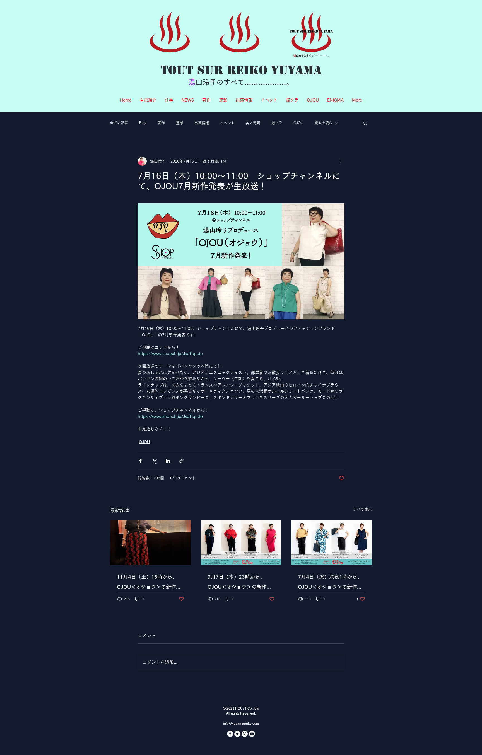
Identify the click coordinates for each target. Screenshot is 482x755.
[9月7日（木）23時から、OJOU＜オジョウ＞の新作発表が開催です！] (241, 542)
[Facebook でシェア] (140, 461)
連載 (179, 123)
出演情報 (201, 123)
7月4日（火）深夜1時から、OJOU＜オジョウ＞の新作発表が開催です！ (330, 583)
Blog (142, 123)
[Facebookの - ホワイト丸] (230, 734)
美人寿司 (253, 123)
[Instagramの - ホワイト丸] (245, 734)
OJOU (298, 123)
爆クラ (276, 123)
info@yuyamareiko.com (241, 723)
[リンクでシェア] (181, 461)
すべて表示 (362, 509)
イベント (227, 123)
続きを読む (323, 123)
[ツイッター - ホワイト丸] (237, 734)
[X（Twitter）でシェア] (154, 461)
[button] (365, 123)
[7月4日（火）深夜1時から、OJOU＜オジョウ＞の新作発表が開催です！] (331, 542)
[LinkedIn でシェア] (167, 461)
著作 (161, 123)
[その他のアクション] (341, 161)
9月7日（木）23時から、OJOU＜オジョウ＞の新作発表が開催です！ (240, 583)
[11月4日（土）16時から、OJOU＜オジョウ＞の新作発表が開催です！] (150, 542)
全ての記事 (119, 123)
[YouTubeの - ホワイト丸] (252, 734)
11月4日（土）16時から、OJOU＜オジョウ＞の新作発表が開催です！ (149, 583)
